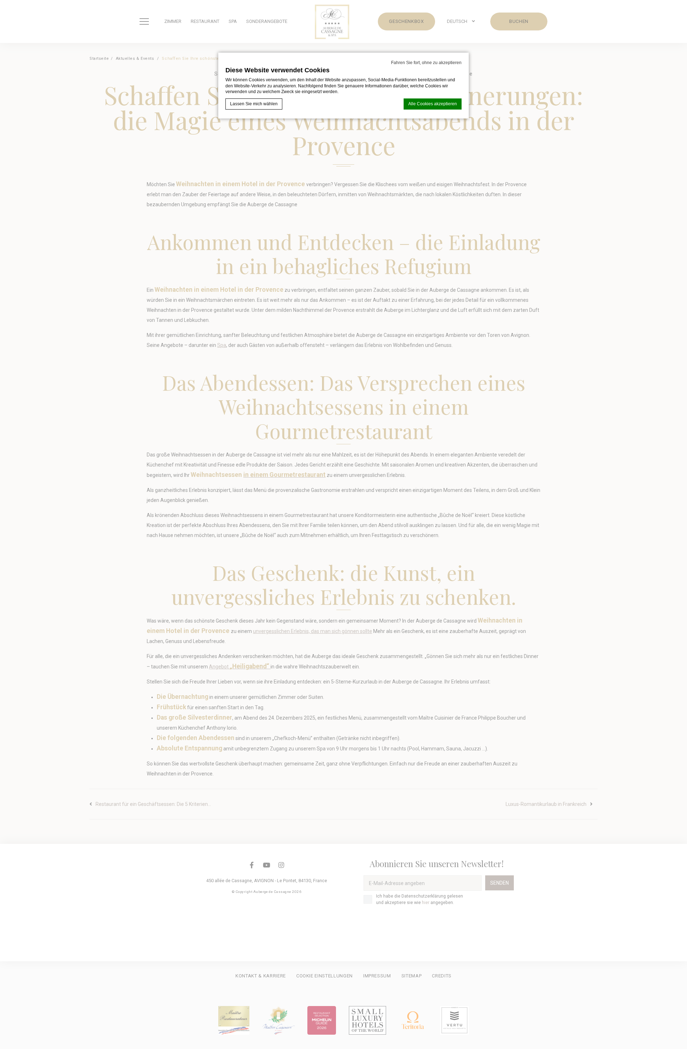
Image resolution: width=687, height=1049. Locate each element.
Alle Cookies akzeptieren (432, 103)
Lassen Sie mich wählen (254, 103)
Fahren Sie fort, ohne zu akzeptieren (426, 62)
